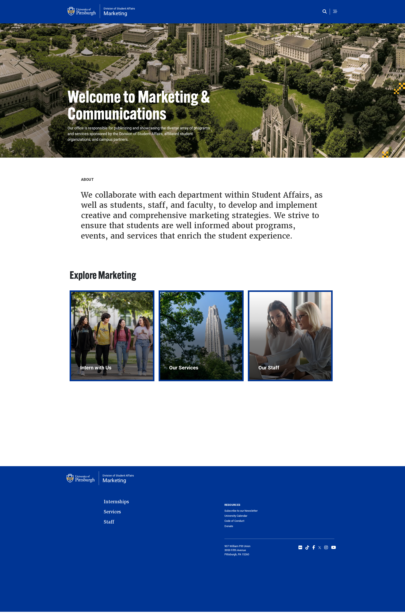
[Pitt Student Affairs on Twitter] (319, 547)
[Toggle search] (325, 12)
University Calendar (235, 516)
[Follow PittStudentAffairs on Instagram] (326, 547)
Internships (116, 502)
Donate (228, 526)
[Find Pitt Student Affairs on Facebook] (313, 547)
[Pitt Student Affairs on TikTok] (307, 547)
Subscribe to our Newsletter (241, 511)
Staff (109, 522)
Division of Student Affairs (119, 8)
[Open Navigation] (335, 12)
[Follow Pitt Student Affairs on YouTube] (333, 547)
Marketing (115, 13)
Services (112, 512)
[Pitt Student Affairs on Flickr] (300, 547)
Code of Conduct (234, 521)
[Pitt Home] (84, 11)
